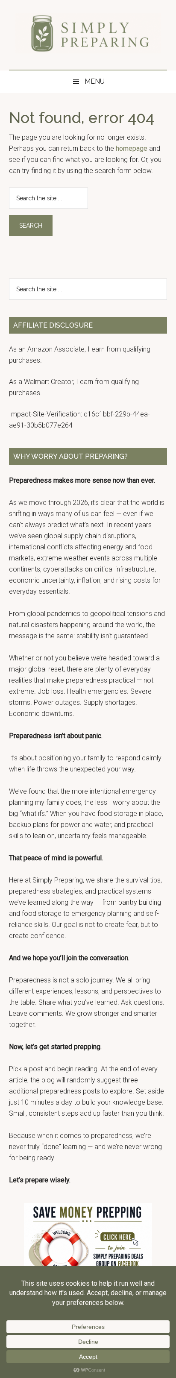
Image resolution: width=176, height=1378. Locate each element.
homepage (131, 148)
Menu (95, 81)
